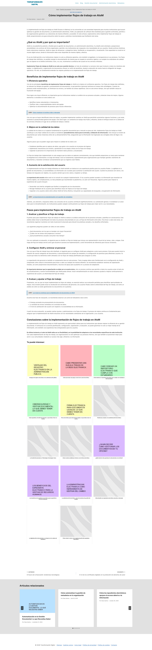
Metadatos (120, 3)
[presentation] (37, 601)
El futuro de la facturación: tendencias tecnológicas (43, 573)
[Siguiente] (130, 608)
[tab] (72, 628)
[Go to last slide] (22, 608)
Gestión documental (91, 3)
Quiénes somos (68, 645)
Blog (81, 3)
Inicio (77, 3)
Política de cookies (104, 645)
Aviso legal (77, 645)
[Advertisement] (76, 556)
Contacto (114, 645)
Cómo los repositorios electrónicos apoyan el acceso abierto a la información (112, 595)
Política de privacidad (89, 645)
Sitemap (59, 645)
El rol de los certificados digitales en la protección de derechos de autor (102, 573)
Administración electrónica (107, 3)
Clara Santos (32, 19)
